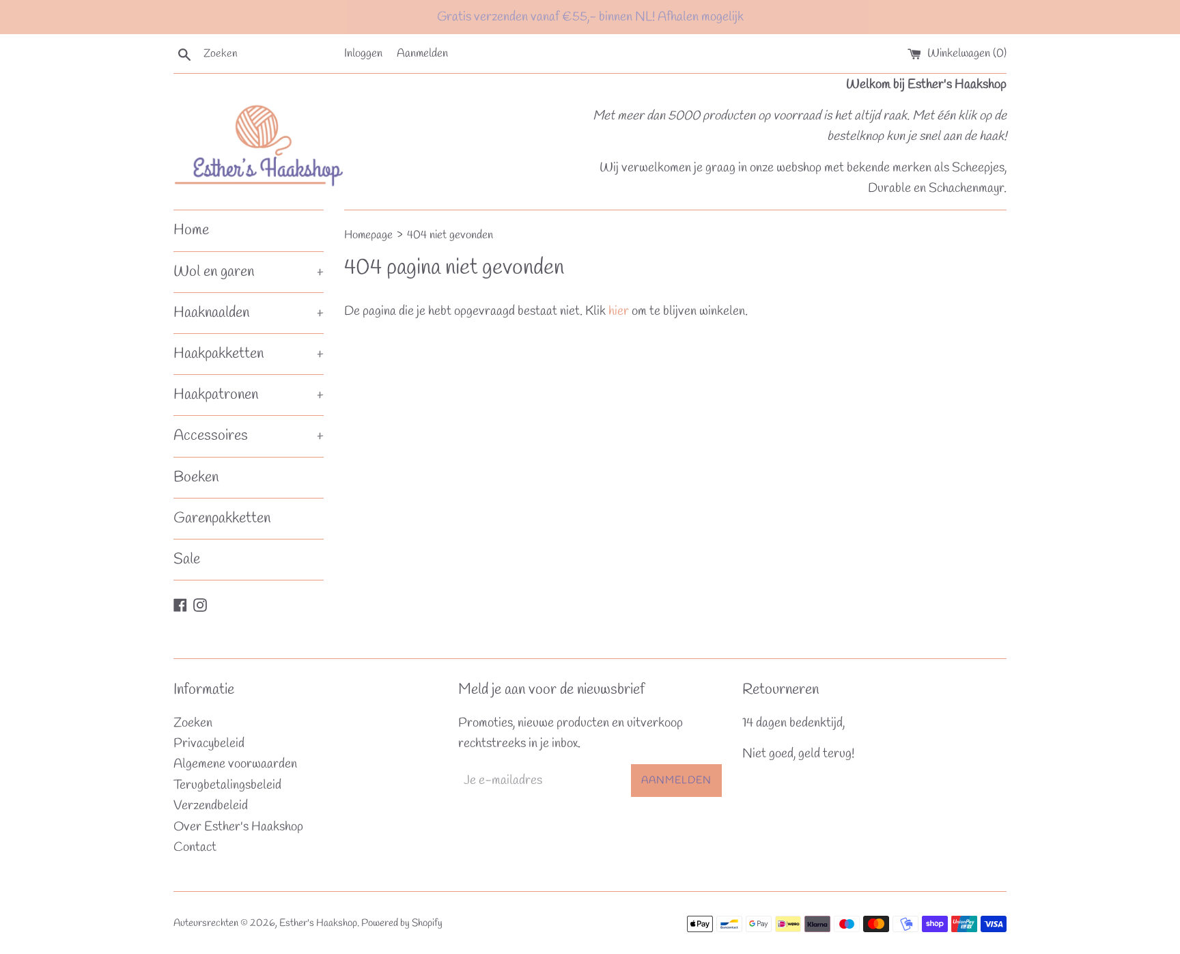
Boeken (196, 477)
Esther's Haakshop (318, 923)
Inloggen (363, 53)
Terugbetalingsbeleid (227, 785)
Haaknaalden (248, 313)
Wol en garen (248, 272)
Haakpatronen (248, 394)
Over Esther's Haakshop (238, 827)
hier (618, 311)
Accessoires (248, 435)
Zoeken (192, 723)
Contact (194, 847)
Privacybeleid (208, 744)
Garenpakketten (221, 518)
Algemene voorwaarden (235, 764)
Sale (186, 559)
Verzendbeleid (210, 806)
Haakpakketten (248, 353)
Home (191, 230)
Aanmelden (422, 53)
